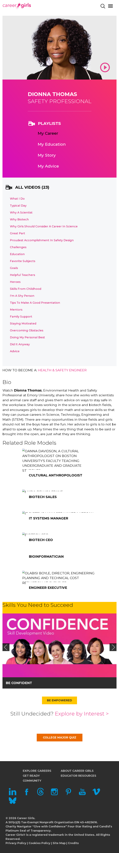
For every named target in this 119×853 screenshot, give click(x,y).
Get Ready (31, 775)
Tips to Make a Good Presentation (35, 302)
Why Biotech (19, 219)
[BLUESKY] (12, 803)
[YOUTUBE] (82, 794)
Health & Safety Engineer (62, 370)
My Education (52, 144)
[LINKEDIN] (12, 794)
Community (32, 780)
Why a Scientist (21, 212)
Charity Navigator (19, 826)
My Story (47, 155)
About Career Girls (77, 771)
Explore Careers (37, 771)
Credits (73, 843)
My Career (48, 133)
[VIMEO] (96, 794)
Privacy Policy (16, 843)
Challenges (18, 247)
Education (17, 254)
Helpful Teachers (22, 275)
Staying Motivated (23, 323)
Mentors (16, 309)
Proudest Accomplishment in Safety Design (42, 240)
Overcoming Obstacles (26, 330)
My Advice (48, 166)
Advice (15, 351)
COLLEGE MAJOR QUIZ (59, 737)
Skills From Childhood (25, 289)
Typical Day (18, 205)
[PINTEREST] (68, 794)
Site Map (59, 843)
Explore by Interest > (82, 713)
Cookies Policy (39, 843)
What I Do (17, 198)
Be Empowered (59, 700)
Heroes (15, 282)
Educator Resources (78, 775)
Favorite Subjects (22, 261)
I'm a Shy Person (22, 295)
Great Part (17, 233)
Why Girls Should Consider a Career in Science (44, 226)
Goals (14, 268)
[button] (5, 647)
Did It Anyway (20, 344)
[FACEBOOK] (26, 794)
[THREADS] (40, 794)
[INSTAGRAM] (54, 794)
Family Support (21, 316)
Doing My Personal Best (27, 337)
